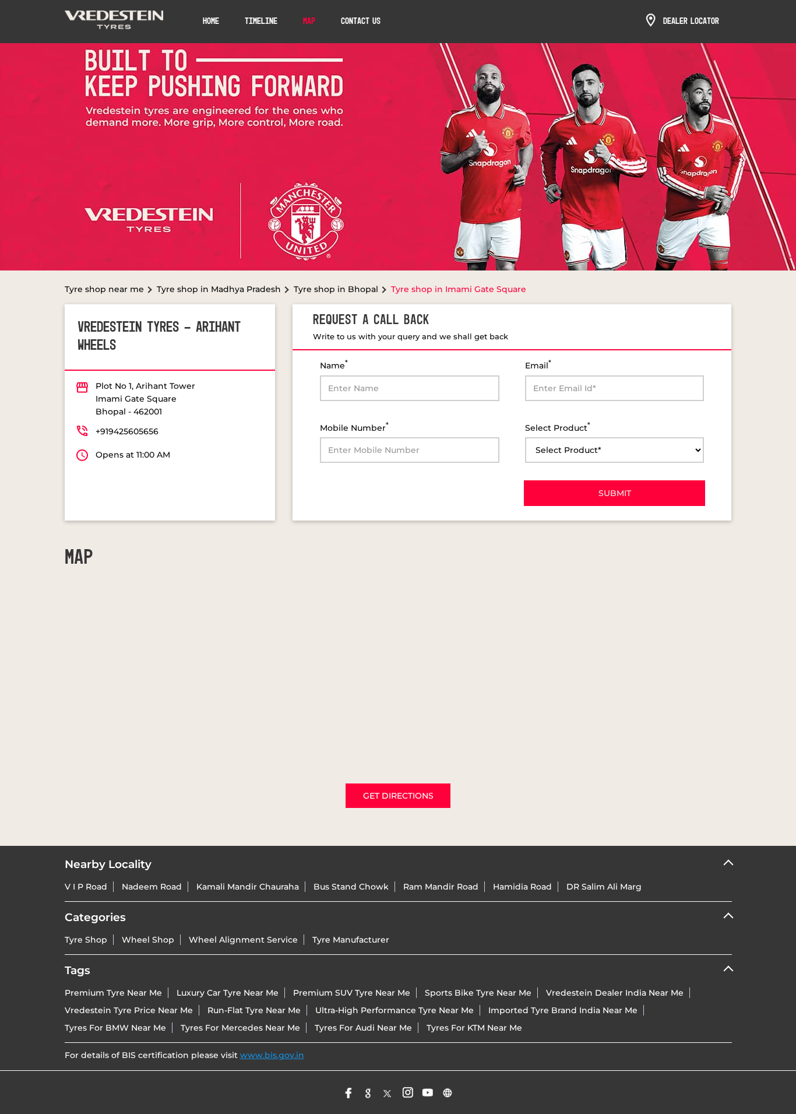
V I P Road (86, 886)
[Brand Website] (447, 1092)
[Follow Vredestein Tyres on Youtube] (428, 1092)
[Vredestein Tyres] (114, 21)
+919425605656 (127, 431)
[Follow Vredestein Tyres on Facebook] (348, 1092)
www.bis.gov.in (272, 1055)
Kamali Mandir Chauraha (247, 886)
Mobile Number (354, 427)
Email (538, 365)
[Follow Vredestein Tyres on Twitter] (388, 1092)
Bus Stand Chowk (351, 886)
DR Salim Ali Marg (604, 886)
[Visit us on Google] (368, 1092)
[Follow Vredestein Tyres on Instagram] (408, 1092)
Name (334, 365)
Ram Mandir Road (440, 886)
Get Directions (398, 795)
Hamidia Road (522, 886)
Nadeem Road (152, 886)
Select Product (557, 427)
